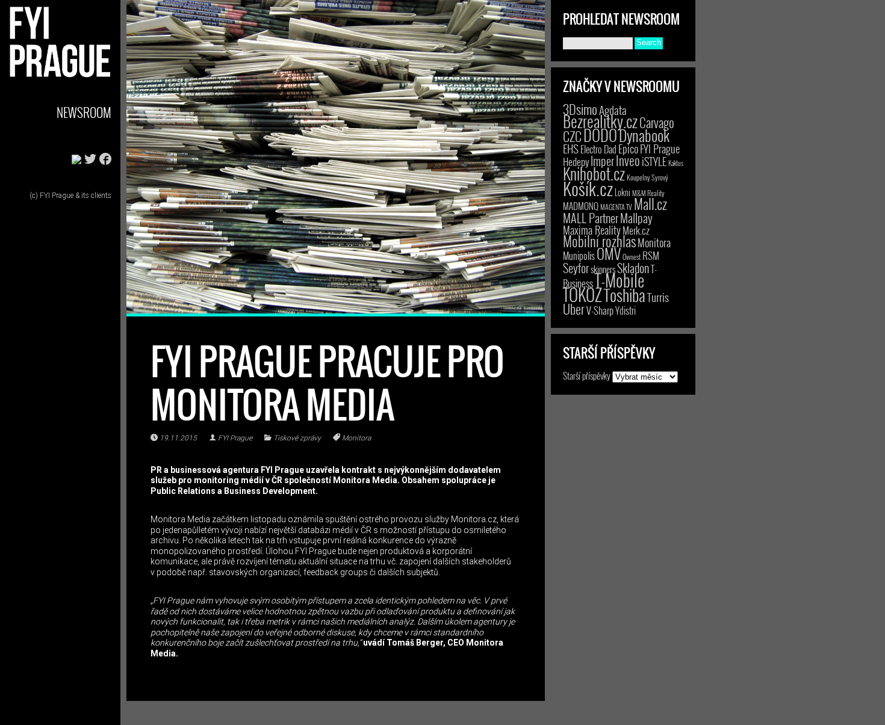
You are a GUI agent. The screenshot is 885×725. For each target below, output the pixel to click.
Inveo (628, 160)
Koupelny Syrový (647, 177)
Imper (602, 161)
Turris (658, 297)
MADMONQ (580, 205)
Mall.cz (650, 204)
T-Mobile (619, 279)
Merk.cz (636, 230)
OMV (609, 253)
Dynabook (644, 135)
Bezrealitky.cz (600, 121)
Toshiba (624, 295)
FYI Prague (235, 438)
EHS (571, 148)
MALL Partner (590, 218)
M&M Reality (648, 193)
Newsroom (84, 112)
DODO (600, 134)
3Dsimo (580, 109)
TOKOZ (582, 294)
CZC (572, 136)
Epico (628, 148)
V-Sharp (599, 310)
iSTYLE (654, 161)
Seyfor (576, 268)
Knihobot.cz (594, 173)
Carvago (656, 122)
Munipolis (579, 255)
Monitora (356, 438)
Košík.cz (588, 188)
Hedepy (576, 161)
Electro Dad (598, 149)
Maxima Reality (592, 230)
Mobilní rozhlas (599, 240)
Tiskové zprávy (297, 438)
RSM (650, 255)
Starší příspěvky (586, 375)
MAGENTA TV (616, 206)
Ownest (632, 256)
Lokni (622, 192)
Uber (574, 308)
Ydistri (625, 310)
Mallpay (636, 218)
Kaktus (675, 163)
